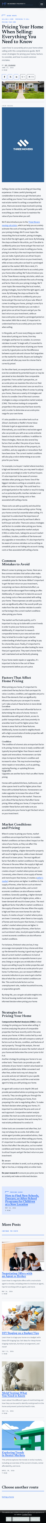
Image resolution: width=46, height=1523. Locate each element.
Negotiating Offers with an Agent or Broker (17, 1275)
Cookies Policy (27, 1515)
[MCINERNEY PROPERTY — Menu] (42, 4)
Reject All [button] (35, 1519)
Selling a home (8, 1497)
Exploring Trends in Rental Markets (13, 1454)
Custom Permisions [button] (21, 1519)
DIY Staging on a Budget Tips (20, 1333)
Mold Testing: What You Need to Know (14, 1394)
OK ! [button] (8, 1519)
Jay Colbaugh (10, 65)
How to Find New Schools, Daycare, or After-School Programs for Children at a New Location (22, 1200)
